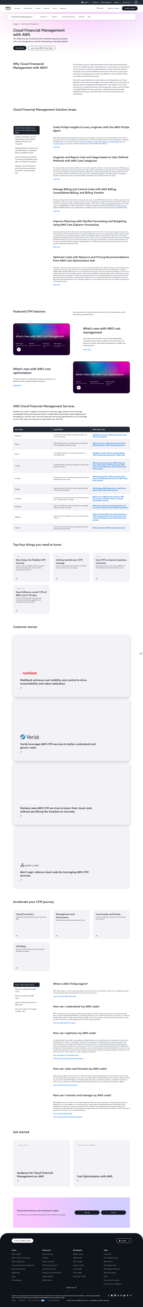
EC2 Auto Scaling (107, 507)
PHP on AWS (77, 1273)
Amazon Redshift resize (118, 516)
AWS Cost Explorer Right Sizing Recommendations (109, 514)
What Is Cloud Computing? (21, 1258)
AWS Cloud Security (18, 1269)
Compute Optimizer (59, 143)
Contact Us (107, 1254)
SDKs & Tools (77, 1258)
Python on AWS (78, 1265)
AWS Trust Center (48, 1261)
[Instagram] (118, 1296)
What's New (16, 1273)
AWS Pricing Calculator (100, 476)
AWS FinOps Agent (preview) (115, 445)
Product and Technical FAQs (51, 1273)
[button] (28, 8)
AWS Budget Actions (110, 488)
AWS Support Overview (112, 1269)
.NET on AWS (77, 1261)
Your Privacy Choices (34, 1300)
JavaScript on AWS (79, 1276)
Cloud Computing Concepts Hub (23, 1265)
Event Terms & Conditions (113, 1284)
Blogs (14, 1276)
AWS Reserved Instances (111, 496)
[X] (109, 1296)
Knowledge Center (110, 1265)
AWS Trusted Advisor (121, 507)
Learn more (56, 147)
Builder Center (78, 1254)
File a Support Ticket (111, 1258)
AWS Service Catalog (110, 466)
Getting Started (47, 1254)
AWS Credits (121, 455)
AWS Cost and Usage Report (115, 443)
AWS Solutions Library (50, 1265)
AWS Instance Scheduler (101, 505)
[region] (71, 479)
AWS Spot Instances (110, 498)
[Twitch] (121, 1296)
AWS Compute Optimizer (101, 516)
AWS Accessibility (110, 1273)
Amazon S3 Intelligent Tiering (103, 518)
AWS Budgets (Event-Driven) (108, 478)
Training (45, 1258)
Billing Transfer (122, 205)
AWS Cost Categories (100, 436)
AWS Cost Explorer (86, 141)
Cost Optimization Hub (115, 141)
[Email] (130, 1296)
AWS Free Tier (97, 496)
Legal (105, 1276)
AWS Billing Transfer (99, 453)
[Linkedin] (115, 1296)
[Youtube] (124, 1296)
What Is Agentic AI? (18, 1261)
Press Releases (17, 1280)
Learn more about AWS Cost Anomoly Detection (67, 1117)
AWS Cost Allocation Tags (117, 435)
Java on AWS (77, 1269)
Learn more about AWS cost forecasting (65, 1085)
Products (15, 24)
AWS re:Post (108, 1261)
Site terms (22, 1300)
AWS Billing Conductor (100, 435)
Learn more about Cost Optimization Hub (66, 1055)
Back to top (70, 1287)
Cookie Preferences (54, 1300)
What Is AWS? (16, 1254)
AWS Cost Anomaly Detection (102, 463)
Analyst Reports (47, 1276)
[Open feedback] (141, 653)
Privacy (14, 1300)
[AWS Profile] (136, 2)
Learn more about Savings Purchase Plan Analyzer (68, 1058)
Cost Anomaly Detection (100, 141)
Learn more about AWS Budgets (62, 1113)
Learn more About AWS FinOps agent (65, 996)
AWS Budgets (97, 488)
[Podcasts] (127, 1296)
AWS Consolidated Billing (115, 453)
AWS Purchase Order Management (104, 455)
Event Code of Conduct (112, 1280)
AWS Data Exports (99, 445)
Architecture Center (49, 1269)
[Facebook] (112, 1296)
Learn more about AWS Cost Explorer (64, 1022)
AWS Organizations (114, 464)
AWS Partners (47, 1280)
